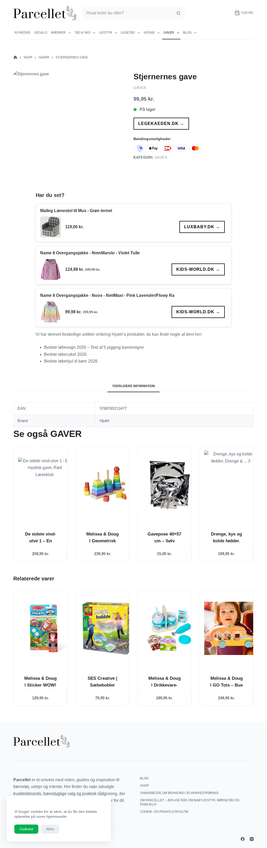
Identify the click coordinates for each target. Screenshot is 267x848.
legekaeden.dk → (161, 123)
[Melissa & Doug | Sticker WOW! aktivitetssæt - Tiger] (44, 628)
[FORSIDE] (15, 57)
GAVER (168, 32)
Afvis (50, 829)
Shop (144, 785)
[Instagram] (252, 839)
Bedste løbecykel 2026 (65, 354)
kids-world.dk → (198, 269)
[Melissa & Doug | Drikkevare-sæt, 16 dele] (168, 628)
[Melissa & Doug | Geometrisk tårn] (106, 484)
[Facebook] (243, 839)
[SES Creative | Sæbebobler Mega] (106, 628)
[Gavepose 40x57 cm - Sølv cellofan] (168, 484)
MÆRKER (58, 32)
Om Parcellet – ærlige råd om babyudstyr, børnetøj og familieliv (189, 802)
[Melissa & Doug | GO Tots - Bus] (230, 628)
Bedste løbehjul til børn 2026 (71, 361)
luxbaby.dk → (202, 227)
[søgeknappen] (178, 13)
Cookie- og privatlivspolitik (164, 812)
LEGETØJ (128, 32)
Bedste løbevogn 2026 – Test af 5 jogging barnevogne (94, 347)
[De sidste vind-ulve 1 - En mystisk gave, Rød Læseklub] (44, 484)
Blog (187, 32)
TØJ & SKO (82, 32)
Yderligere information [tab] (133, 386)
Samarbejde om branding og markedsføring (179, 793)
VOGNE (149, 32)
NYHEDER (22, 32)
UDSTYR (105, 32)
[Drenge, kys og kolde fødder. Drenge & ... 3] (230, 484)
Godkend (26, 829)
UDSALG (40, 32)
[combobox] (127, 13)
